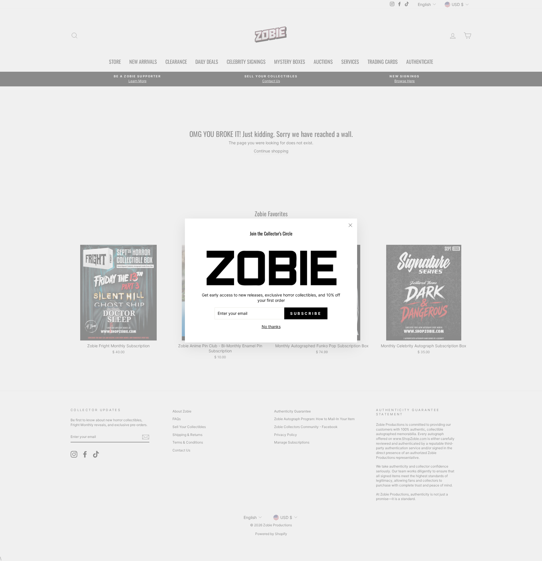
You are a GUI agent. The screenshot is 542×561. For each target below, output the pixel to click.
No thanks (271, 326)
